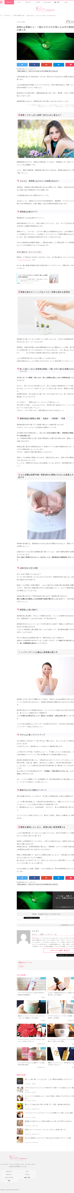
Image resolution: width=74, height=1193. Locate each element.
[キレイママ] (1, 2)
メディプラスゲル (24, 260)
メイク (18, 2)
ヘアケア (38, 2)
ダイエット (28, 2)
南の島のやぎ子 (36, 1109)
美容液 (21, 966)
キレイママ (8, 1189)
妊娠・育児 (56, 2)
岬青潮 (33, 1084)
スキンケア (9, 2)
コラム (66, 2)
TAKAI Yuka (35, 1125)
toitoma (34, 1092)
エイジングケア (47, 2)
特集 (9, 1180)
